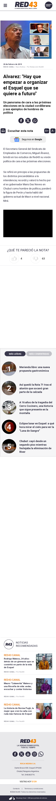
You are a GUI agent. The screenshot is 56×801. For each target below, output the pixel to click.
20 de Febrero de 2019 (12, 64)
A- (52, 130)
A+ (47, 130)
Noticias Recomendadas (26, 644)
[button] (21, 120)
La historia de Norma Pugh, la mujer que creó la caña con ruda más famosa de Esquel (19, 711)
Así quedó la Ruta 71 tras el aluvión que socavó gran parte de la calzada (35, 388)
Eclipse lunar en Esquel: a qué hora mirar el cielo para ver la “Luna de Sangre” (36, 427)
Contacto (16, 789)
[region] (28, 285)
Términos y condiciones (33, 789)
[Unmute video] (28, 223)
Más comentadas (39, 353)
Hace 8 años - (21, 67)
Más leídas (15, 353)
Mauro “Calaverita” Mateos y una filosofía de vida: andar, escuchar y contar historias (18, 686)
